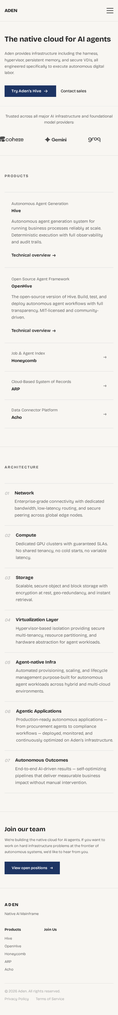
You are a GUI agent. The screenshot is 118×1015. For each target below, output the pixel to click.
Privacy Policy (17, 999)
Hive (8, 938)
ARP (8, 962)
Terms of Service (50, 999)
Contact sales (73, 91)
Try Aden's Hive (26, 91)
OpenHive (13, 946)
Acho (9, 969)
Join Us (50, 930)
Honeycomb (15, 954)
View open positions (32, 867)
